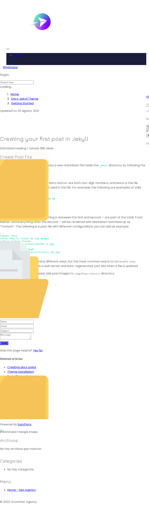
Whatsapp (10, 67)
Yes (36, 350)
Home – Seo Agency (21, 490)
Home (18, 55)
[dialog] (72, 324)
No (41, 350)
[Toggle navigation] (7, 48)
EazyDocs (24, 424)
